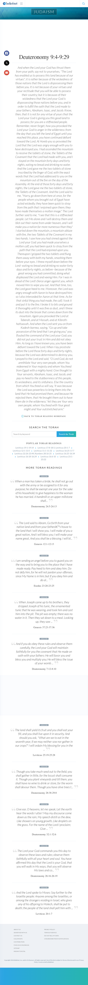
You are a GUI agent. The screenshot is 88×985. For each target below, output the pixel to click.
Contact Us (18, 936)
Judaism (44, 11)
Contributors (19, 942)
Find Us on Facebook (21, 945)
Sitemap (16, 948)
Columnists (18, 939)
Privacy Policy (49, 929)
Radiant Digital (19, 951)
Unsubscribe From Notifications (56, 939)
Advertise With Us (20, 932)
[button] (83, 3)
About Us (17, 929)
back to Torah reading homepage (45, 416)
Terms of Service (50, 932)
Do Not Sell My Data (51, 936)
